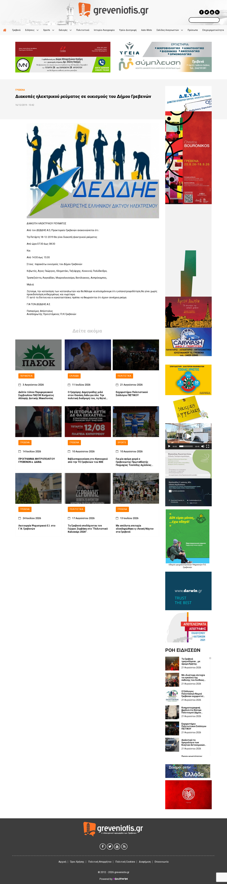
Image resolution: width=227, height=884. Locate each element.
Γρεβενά (25, 442)
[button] (188, 436)
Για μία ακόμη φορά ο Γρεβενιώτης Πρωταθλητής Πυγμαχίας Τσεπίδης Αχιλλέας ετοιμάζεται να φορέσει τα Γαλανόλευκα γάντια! (133, 462)
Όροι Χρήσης (77, 861)
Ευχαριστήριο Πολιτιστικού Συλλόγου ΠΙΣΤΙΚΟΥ (132, 394)
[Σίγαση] (202, 446)
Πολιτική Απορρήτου (99, 861)
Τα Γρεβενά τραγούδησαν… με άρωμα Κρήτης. (190, 661)
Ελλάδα (74, 376)
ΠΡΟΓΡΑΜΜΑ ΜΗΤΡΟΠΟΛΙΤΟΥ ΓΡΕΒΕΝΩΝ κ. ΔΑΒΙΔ (36, 461)
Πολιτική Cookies (125, 861)
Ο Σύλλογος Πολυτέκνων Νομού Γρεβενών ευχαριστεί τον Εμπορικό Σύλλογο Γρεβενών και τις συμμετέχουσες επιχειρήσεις (193, 693)
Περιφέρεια (26, 376)
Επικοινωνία (161, 861)
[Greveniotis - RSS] (217, 12)
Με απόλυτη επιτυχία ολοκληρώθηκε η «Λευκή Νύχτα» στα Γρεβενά (135, 528)
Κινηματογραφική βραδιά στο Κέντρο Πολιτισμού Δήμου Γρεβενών (191, 710)
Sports (122, 442)
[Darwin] (120, 879)
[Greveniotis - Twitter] (206, 12)
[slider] (186, 446)
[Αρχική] (5, 30)
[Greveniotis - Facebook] (201, 12)
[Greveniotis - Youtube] (212, 12)
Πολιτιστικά (124, 376)
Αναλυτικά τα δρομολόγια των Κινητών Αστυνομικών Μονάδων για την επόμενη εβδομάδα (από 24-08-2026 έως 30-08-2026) (193, 742)
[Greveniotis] (113, 9)
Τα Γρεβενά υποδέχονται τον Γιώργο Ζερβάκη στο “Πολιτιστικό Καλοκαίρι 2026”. (88, 528)
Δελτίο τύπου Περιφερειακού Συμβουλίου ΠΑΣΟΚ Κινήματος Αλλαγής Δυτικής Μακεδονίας (36, 395)
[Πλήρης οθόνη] (207, 446)
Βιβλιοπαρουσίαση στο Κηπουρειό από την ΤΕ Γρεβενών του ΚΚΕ (88, 461)
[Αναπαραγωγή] (169, 446)
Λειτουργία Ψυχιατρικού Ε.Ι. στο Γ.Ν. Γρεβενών (36, 527)
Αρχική (62, 861)
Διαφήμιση (145, 861)
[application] (188, 436)
